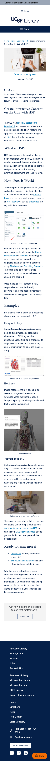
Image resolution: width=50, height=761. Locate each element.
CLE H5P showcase (25, 531)
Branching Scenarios (33, 266)
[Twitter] (26, 753)
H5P (9, 137)
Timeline (24, 255)
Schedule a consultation (22, 560)
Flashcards (15, 266)
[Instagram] (19, 753)
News (13, 41)
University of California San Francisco (21, 2)
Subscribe (25, 616)
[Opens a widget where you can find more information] (39, 756)
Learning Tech (22, 41)
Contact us (16, 553)
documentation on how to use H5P (21, 528)
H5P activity (13, 201)
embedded (34, 201)
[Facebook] (12, 753)
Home (6, 41)
